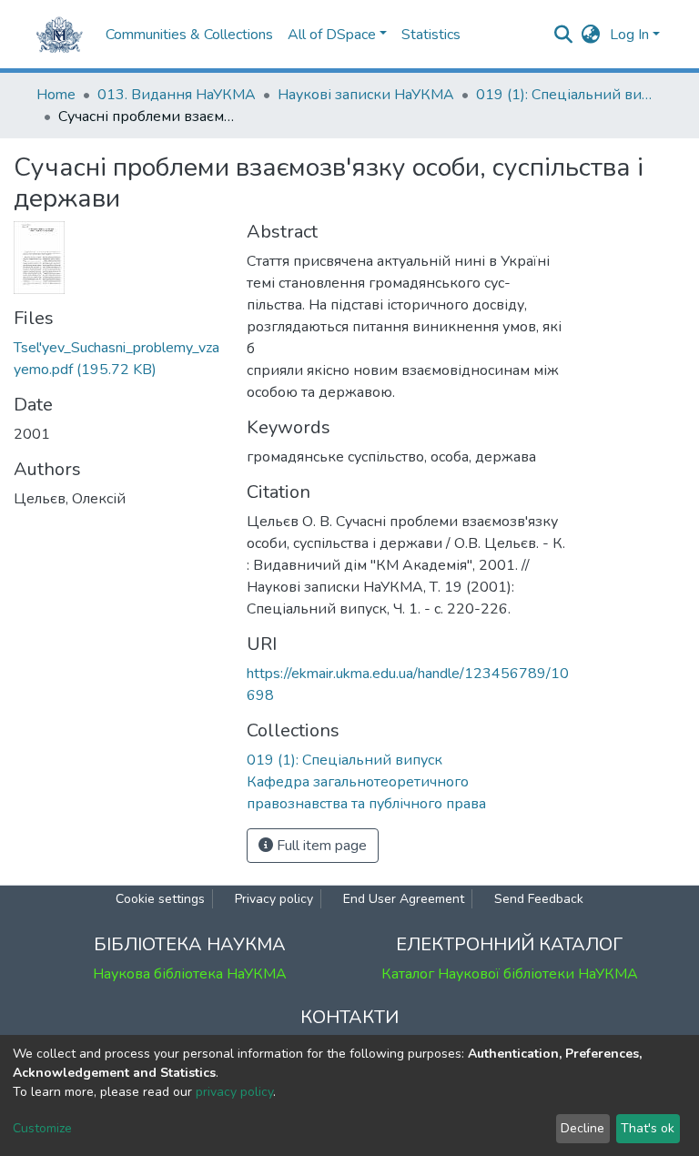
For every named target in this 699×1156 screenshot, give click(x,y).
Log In (629, 35)
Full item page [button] (320, 846)
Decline (582, 1128)
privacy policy (234, 1091)
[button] (591, 35)
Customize (42, 1128)
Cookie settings (160, 899)
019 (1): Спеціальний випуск (567, 95)
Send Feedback (538, 899)
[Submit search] (564, 34)
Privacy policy (274, 899)
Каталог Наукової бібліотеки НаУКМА (509, 974)
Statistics (431, 35)
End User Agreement (403, 899)
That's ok (647, 1128)
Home (56, 95)
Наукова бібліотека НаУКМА (190, 974)
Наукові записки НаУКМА (366, 95)
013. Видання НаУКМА (176, 95)
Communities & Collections (189, 35)
